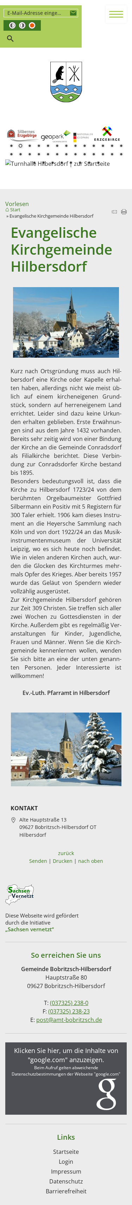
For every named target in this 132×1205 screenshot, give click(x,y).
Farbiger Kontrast (32, 25)
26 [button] (121, 155)
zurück (66, 853)
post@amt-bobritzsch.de (69, 1020)
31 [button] (71, 163)
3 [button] (29, 146)
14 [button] (11, 155)
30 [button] (61, 163)
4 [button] (39, 146)
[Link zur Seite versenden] (114, 212)
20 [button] (66, 155)
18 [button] (48, 155)
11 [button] (103, 146)
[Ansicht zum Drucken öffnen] (124, 212)
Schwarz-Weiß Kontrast (12, 25)
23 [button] (94, 155)
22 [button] (84, 155)
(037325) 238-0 (69, 1003)
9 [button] (84, 146)
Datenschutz (66, 1181)
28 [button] (43, 163)
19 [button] (57, 155)
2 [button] (20, 146)
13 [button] (121, 146)
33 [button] (89, 163)
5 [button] (48, 146)
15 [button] (20, 155)
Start (15, 210)
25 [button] (112, 155)
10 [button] (94, 146)
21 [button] (75, 155)
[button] (66, 1078)
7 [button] (66, 146)
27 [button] (34, 163)
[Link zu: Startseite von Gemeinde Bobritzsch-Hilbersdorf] (66, 82)
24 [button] (103, 155)
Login (66, 1161)
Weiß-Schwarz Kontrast (22, 25)
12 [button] (112, 146)
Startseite (66, 1152)
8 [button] (75, 146)
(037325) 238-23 (69, 1011)
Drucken (63, 861)
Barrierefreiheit (66, 1191)
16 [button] (29, 155)
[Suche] (10, 39)
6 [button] (57, 146)
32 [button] (80, 163)
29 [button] (52, 163)
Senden (38, 861)
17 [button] (39, 155)
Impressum (66, 1171)
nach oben (90, 861)
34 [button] (98, 163)
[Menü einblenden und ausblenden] (116, 14)
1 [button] (11, 146)
